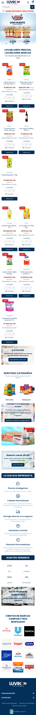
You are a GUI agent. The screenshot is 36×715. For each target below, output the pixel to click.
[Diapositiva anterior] (2, 43)
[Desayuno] (27, 389)
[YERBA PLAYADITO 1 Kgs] (9, 163)
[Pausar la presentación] (13, 43)
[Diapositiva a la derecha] (33, 389)
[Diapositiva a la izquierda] (3, 389)
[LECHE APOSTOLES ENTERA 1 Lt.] (26, 260)
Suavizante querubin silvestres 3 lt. (9, 319)
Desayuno (26, 400)
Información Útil (8, 693)
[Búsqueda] (32, 7)
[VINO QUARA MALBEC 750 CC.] (26, 117)
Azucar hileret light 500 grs (9, 273)
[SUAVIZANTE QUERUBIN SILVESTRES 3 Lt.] (9, 306)
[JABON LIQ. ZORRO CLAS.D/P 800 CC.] (9, 70)
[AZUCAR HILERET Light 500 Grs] (9, 260)
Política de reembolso (26, 703)
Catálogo (6, 698)
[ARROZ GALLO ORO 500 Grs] (26, 214)
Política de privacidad (9, 703)
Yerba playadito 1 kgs (9, 175)
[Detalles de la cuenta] (28, 2)
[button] (3, 2)
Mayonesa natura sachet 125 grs (26, 83)
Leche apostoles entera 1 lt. (26, 273)
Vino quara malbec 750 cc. (26, 129)
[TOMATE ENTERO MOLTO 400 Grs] (9, 117)
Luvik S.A (23, 712)
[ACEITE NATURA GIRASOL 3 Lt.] (9, 214)
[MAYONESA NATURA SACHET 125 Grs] (26, 70)
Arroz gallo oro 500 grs (26, 226)
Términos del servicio (19, 706)
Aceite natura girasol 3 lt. (9, 226)
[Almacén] (9, 389)
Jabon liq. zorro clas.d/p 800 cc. (9, 83)
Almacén (9, 400)
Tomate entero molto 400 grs (9, 129)
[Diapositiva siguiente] (10, 43)
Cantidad (9, 95)
